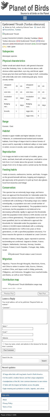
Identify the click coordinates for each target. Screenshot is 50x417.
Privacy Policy (7, 403)
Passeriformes (9, 30)
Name (4, 326)
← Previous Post (8, 293)
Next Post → (43, 293)
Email (4, 332)
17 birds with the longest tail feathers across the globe (21, 385)
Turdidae (18, 30)
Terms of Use (7, 407)
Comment (6, 308)
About (5, 400)
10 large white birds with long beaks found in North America (22, 374)
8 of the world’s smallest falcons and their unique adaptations (23, 378)
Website (5, 338)
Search (44, 361)
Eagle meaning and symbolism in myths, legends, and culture (23, 388)
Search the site (7, 357)
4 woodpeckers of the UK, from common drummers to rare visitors (25, 381)
